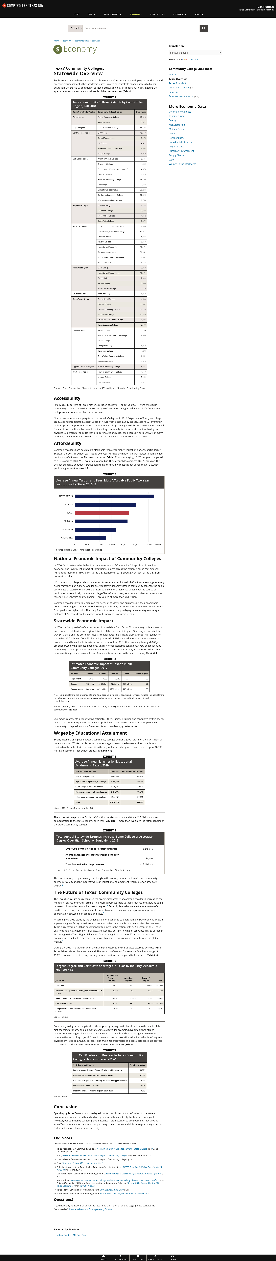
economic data (82, 40)
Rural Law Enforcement (181, 150)
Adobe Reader (64, 1235)
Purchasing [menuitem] (156, 14)
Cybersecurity (176, 116)
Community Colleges (180, 111)
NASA (172, 133)
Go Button (204, 28)
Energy (172, 120)
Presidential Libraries (180, 142)
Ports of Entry (176, 137)
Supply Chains (176, 155)
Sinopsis (173, 92)
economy (67, 40)
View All (173, 74)
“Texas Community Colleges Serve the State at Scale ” (125, 1148)
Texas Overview (178, 79)
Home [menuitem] (76, 14)
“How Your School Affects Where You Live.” (82, 1163)
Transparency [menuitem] (111, 14)
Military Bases (176, 129)
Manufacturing (177, 124)
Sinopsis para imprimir (184, 96)
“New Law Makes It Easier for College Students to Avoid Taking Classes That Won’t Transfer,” (115, 1180)
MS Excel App (79, 1235)
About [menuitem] (198, 14)
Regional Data (176, 146)
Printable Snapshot (182, 87)
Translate (193, 59)
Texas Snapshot (177, 83)
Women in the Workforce (182, 164)
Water (172, 159)
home (56, 40)
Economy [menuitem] (135, 14)
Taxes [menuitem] (91, 14)
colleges (96, 40)
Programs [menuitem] (178, 14)
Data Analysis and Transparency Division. (91, 1209)
